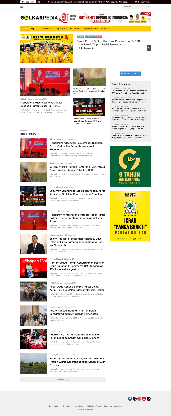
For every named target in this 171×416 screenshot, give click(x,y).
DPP (51, 211)
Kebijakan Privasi (94, 406)
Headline (89, 37)
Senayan (80, 37)
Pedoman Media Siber (113, 406)
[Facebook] (130, 399)
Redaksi (66, 406)
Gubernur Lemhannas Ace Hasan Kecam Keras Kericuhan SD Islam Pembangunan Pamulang (69, 2)
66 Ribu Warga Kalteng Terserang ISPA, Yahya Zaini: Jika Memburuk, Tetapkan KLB (89, 91)
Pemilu (104, 28)
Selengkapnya (63, 379)
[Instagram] (139, 399)
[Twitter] (135, 399)
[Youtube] (144, 399)
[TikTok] (149, 399)
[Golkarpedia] (39, 17)
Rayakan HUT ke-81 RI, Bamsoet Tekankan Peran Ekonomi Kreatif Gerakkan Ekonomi (74, 336)
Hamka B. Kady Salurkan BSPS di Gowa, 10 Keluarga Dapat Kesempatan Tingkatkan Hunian (129, 109)
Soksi (22, 99)
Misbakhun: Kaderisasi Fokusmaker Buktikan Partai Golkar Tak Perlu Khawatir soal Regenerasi (41, 106)
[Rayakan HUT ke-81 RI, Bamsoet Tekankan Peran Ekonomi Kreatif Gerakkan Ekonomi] (33, 339)
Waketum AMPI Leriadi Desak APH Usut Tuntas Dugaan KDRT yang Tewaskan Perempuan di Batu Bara (128, 127)
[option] (85, 48)
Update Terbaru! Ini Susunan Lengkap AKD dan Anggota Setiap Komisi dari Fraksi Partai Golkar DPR (129, 100)
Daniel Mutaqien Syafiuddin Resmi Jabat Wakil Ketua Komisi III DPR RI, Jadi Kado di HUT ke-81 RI (129, 118)
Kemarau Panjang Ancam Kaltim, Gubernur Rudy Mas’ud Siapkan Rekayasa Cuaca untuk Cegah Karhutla (130, 136)
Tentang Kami (54, 406)
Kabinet (52, 187)
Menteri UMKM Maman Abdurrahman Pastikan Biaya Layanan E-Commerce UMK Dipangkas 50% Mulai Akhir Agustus (76, 266)
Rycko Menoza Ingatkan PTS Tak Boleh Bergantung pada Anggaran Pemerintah (73, 312)
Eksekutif (74, 28)
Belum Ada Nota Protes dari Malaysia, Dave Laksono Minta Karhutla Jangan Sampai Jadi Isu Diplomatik (76, 242)
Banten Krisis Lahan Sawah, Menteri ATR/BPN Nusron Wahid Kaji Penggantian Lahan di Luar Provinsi (77, 362)
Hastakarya (90, 28)
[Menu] (22, 7)
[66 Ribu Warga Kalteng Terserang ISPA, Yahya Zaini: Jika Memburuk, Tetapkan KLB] (89, 77)
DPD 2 (51, 283)
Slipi (33, 28)
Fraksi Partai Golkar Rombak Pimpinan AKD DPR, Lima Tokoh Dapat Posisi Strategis (108, 42)
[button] (148, 7)
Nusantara (45, 28)
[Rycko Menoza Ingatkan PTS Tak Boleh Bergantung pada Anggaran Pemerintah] (33, 315)
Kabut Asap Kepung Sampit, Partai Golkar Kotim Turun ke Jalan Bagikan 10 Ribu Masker (76, 288)
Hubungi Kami (78, 406)
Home (25, 28)
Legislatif (60, 28)
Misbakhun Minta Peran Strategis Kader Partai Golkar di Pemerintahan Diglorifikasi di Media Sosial (77, 218)
